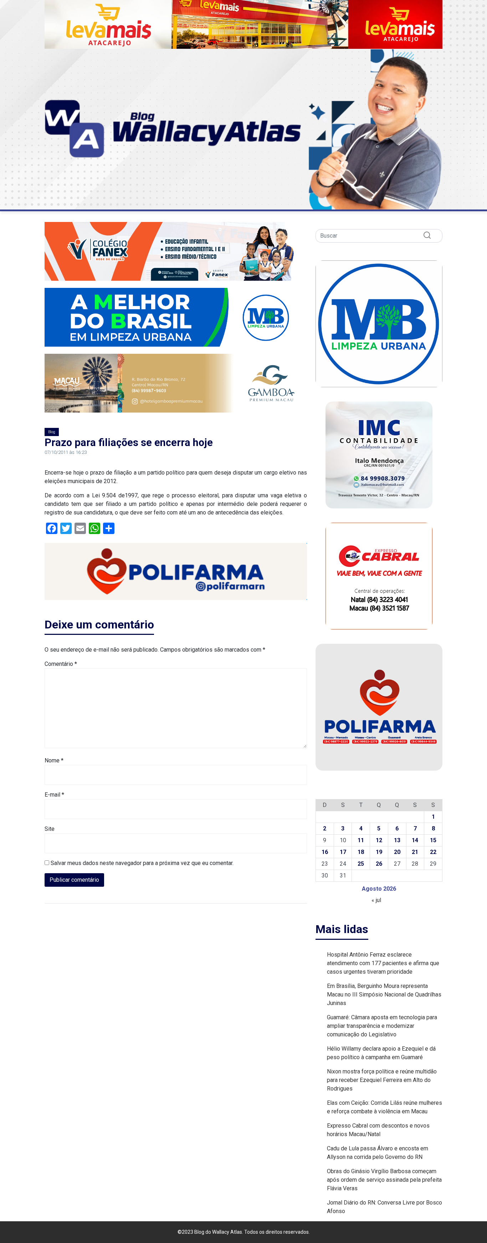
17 (343, 852)
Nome (54, 760)
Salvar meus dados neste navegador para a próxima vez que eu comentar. (142, 863)
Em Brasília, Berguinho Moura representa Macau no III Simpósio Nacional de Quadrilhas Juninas (384, 994)
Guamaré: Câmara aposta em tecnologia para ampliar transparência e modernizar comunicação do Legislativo (382, 1026)
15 (433, 840)
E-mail (54, 794)
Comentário (61, 664)
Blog (51, 432)
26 (379, 863)
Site (50, 828)
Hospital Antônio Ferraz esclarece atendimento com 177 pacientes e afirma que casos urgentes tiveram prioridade (383, 963)
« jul (376, 900)
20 (397, 852)
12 (379, 840)
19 (379, 852)
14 (415, 840)
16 (325, 852)
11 (361, 840)
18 (361, 852)
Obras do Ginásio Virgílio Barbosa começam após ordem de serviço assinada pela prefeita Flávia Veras (384, 1180)
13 (397, 840)
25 (361, 863)
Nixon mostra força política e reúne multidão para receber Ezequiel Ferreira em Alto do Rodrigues (382, 1080)
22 (433, 852)
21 (415, 852)
